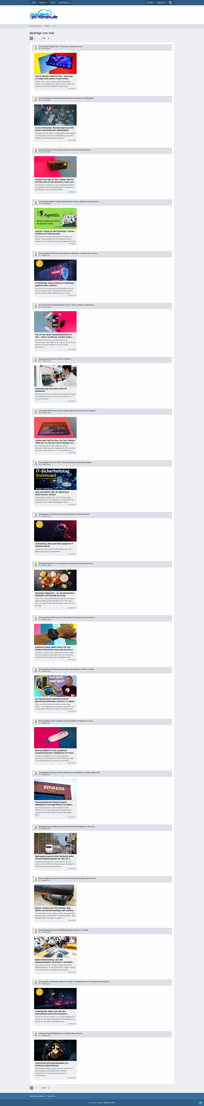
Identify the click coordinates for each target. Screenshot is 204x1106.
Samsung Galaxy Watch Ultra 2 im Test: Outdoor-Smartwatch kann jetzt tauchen (66, 617)
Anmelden (150, 2)
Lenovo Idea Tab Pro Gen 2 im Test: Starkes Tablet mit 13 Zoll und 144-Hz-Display (67, 411)
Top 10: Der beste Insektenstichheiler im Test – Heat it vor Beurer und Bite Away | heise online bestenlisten (53, 336)
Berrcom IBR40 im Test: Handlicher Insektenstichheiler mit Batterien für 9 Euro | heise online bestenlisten (55, 751)
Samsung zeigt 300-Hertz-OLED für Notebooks (55, 359)
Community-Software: (102, 1103)
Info (40, 48)
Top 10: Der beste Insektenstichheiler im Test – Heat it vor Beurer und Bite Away (66, 305)
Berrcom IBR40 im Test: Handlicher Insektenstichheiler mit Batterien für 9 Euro (66, 721)
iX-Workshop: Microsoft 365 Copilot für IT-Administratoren (54, 545)
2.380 (43, 38)
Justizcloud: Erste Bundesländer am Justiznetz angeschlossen (60, 1033)
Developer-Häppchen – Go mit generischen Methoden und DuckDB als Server (66, 563)
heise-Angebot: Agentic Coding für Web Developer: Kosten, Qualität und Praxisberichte (68, 201)
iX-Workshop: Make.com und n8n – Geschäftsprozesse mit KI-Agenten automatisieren (51, 1012)
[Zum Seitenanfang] (200, 1103)
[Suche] (170, 2)
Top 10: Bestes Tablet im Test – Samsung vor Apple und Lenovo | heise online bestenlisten (54, 77)
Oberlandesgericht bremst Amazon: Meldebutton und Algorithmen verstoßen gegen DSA (69, 772)
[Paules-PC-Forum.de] (102, 14)
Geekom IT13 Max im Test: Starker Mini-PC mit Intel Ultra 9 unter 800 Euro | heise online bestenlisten (55, 180)
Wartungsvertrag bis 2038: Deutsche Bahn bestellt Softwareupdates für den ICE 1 (67, 826)
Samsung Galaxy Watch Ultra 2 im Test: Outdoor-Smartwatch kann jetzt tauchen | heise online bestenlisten (53, 648)
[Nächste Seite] (48, 38)
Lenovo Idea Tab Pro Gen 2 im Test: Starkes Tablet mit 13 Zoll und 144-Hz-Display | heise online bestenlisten (55, 441)
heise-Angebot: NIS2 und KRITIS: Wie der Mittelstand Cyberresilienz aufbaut (65, 462)
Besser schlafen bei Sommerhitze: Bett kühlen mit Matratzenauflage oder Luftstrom (67, 878)
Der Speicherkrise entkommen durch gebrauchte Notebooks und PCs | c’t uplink (66, 669)
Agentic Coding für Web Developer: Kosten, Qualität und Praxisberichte (55, 232)
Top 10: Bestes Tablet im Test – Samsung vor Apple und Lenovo (61, 46)
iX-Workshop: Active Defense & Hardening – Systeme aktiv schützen (55, 284)
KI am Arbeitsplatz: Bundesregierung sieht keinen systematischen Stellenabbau (66, 98)
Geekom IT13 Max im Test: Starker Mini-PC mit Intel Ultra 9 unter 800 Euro (65, 150)
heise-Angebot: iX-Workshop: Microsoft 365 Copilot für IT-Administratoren (64, 514)
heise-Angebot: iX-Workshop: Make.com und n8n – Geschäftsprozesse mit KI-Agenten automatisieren (74, 982)
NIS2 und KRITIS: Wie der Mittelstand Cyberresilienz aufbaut (52, 493)
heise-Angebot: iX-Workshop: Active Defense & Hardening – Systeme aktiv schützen (68, 253)
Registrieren (161, 2)
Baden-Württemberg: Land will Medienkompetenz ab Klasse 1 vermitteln (64, 930)
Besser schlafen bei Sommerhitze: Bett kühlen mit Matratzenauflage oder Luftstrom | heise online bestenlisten (55, 909)
